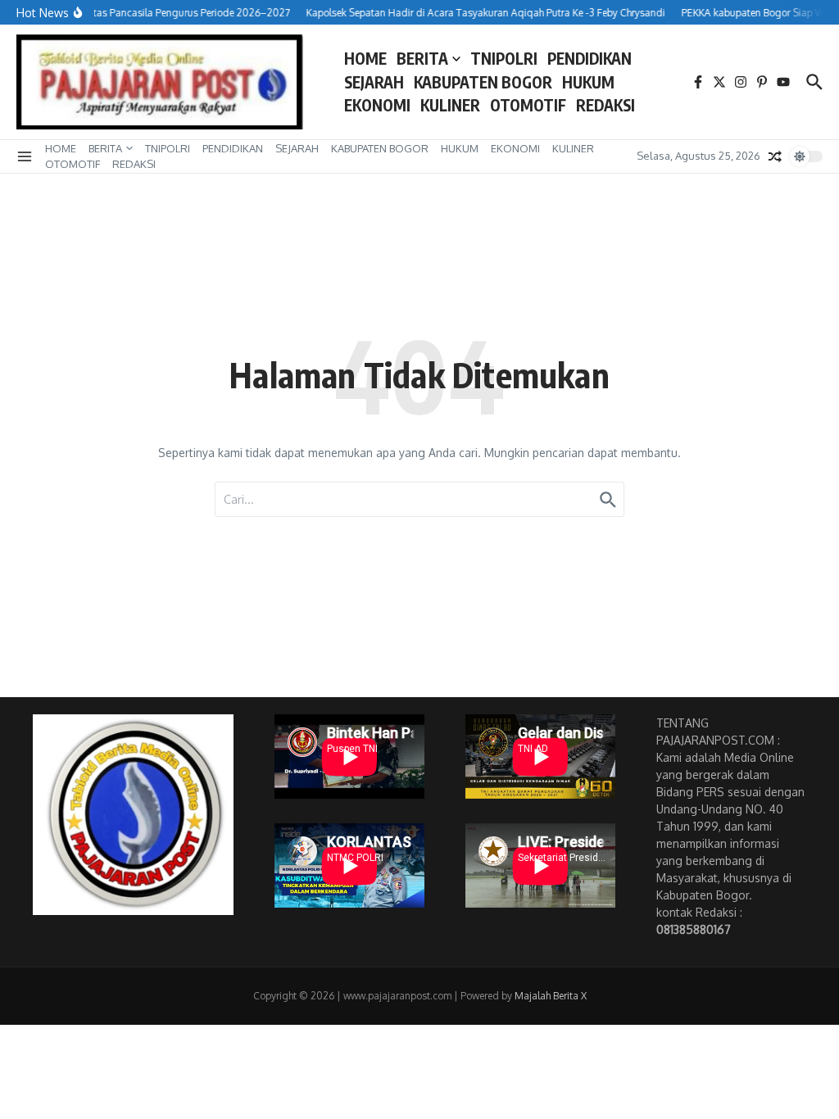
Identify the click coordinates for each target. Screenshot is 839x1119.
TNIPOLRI (503, 58)
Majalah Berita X (551, 996)
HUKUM (588, 82)
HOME (365, 58)
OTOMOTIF (528, 105)
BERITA (422, 58)
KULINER (450, 105)
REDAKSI (605, 105)
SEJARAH (374, 82)
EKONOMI (377, 105)
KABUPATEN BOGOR (483, 82)
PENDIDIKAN (589, 58)
